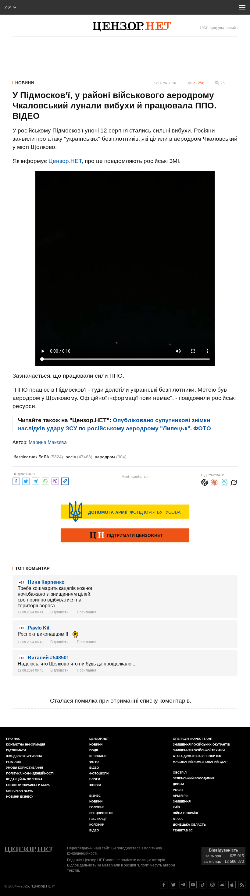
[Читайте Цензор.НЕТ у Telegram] (183, 884)
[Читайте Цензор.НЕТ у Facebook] (163, 884)
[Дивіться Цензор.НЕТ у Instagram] (212, 884)
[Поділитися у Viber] (55, 480)
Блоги (94, 779)
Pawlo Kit (38, 627)
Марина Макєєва (48, 442)
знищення (182, 801)
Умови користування (24, 767)
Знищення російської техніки (199, 750)
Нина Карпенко (46, 582)
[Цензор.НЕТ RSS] (241, 884)
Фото (94, 762)
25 (222, 83)
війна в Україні (185, 813)
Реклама (13, 762)
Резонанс (97, 756)
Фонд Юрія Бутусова (24, 756)
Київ (176, 807)
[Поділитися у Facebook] (16, 480)
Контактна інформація (25, 744)
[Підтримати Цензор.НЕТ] (125, 536)
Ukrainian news (19, 790)
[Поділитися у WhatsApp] (45, 480)
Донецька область (189, 824)
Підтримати (16, 750)
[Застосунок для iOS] (232, 884)
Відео (94, 767)
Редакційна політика (24, 779)
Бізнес (95, 795)
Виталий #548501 (48, 657)
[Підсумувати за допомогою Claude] (214, 481)
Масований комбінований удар (200, 762)
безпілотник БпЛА (38, 456)
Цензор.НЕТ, (65, 161)
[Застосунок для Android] (222, 884)
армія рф (180, 795)
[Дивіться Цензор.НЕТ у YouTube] (193, 884)
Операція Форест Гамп (192, 738)
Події (93, 750)
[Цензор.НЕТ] (132, 27)
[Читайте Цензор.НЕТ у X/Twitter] (173, 884)
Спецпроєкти (100, 813)
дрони (178, 784)
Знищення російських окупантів (201, 744)
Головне (97, 807)
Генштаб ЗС (183, 830)
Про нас (13, 738)
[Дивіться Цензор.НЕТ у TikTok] (202, 884)
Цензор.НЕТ (99, 738)
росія (79, 456)
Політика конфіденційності (30, 773)
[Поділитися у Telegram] (35, 480)
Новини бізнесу (19, 796)
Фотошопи (99, 773)
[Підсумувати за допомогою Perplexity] (224, 481)
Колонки (96, 824)
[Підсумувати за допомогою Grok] (234, 481)
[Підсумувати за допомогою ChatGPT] (204, 481)
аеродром (111, 456)
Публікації (97, 818)
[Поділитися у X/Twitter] (26, 480)
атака (178, 818)
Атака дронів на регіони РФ (197, 756)
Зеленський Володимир (194, 778)
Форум (95, 785)
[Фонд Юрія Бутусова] (125, 511)
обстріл (180, 772)
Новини (24, 82)
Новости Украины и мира (28, 785)
